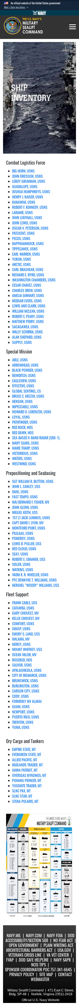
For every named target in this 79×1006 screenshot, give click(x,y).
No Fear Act (63, 940)
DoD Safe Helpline (34, 960)
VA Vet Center (58, 955)
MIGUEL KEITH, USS (25, 512)
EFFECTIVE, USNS (23, 385)
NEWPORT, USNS (23, 711)
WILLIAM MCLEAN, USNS (28, 311)
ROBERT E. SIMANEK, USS (28, 559)
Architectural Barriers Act (29, 950)
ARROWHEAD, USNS (25, 365)
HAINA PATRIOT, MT (24, 770)
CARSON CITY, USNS (25, 691)
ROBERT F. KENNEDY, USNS (29, 207)
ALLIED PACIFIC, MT (24, 759)
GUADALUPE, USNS (24, 186)
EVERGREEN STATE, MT (26, 754)
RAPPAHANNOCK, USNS (28, 243)
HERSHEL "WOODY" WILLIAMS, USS (35, 585)
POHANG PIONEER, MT (26, 780)
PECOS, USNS (21, 238)
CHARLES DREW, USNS (27, 290)
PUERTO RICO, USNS (25, 716)
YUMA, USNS (20, 727)
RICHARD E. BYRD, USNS (28, 274)
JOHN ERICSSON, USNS (27, 176)
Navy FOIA (55, 935)
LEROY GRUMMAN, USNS (28, 181)
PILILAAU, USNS (22, 533)
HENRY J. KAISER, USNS (27, 196)
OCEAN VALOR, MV (24, 654)
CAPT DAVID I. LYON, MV (28, 522)
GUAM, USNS (21, 706)
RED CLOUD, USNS (24, 548)
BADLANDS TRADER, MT (27, 764)
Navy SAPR (62, 960)
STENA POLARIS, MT (25, 801)
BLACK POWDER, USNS (27, 370)
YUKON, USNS (21, 259)
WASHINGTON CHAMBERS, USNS (34, 279)
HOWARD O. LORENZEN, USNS (31, 411)
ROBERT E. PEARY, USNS (28, 316)
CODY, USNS (20, 696)
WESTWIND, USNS (24, 463)
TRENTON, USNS (22, 722)
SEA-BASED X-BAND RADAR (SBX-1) (36, 437)
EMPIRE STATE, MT (24, 749)
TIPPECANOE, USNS (25, 248)
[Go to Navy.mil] (39, 12)
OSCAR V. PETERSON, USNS (30, 228)
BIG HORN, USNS (23, 170)
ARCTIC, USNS (21, 264)
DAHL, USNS (20, 491)
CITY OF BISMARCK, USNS (29, 675)
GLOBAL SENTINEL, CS (26, 391)
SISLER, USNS (21, 564)
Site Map (46, 974)
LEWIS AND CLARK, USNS (28, 305)
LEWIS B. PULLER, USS (26, 543)
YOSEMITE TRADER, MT (27, 785)
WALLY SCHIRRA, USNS (27, 331)
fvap (10, 960)
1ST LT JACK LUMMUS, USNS (31, 517)
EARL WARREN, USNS (26, 254)
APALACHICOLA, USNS (27, 670)
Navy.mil (14, 935)
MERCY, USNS (21, 644)
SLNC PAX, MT (21, 790)
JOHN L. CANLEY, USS (26, 486)
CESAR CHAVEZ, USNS (26, 285)
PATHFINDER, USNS (24, 422)
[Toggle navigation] (72, 27)
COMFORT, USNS (23, 623)
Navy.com (34, 935)
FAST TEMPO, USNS (25, 496)
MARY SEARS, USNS (25, 443)
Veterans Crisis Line (25, 955)
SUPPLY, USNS (22, 342)
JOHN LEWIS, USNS (24, 222)
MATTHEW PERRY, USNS (28, 321)
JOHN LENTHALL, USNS (27, 217)
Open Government (23, 945)
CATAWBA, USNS (23, 608)
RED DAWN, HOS (23, 432)
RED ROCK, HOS (22, 427)
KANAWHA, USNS (23, 202)
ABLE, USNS (20, 359)
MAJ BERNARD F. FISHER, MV (30, 502)
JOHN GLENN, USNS (25, 507)
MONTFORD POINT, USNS (28, 528)
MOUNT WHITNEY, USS (27, 649)
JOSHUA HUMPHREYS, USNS (31, 191)
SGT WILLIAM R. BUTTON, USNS (32, 481)
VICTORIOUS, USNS (25, 453)
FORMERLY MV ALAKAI (27, 701)
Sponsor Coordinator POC (27, 969)
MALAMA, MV (21, 639)
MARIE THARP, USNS (25, 448)
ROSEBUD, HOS (22, 659)
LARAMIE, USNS (22, 212)
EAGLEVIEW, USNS (24, 380)
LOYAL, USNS (21, 417)
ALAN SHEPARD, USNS (27, 337)
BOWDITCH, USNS (24, 375)
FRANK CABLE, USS (24, 602)
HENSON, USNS (22, 401)
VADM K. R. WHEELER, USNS (30, 574)
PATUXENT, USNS (23, 233)
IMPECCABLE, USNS (25, 406)
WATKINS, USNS (22, 569)
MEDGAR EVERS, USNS (27, 300)
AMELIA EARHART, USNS (28, 295)
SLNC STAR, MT (22, 796)
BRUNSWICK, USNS (25, 680)
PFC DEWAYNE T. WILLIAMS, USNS (34, 580)
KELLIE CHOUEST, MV (26, 618)
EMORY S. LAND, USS (26, 634)
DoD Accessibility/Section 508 (40, 938)
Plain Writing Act (58, 945)
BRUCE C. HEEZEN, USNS (28, 396)
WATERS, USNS (22, 458)
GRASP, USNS (21, 628)
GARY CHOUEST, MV (25, 613)
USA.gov (64, 950)
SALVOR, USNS (22, 665)
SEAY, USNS (20, 554)
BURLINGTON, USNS (25, 685)
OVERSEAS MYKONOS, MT (29, 775)
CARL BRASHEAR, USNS (27, 269)
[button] (16, 7)
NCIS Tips (38, 964)
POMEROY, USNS (23, 538)
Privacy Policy (21, 974)
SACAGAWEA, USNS (25, 326)
